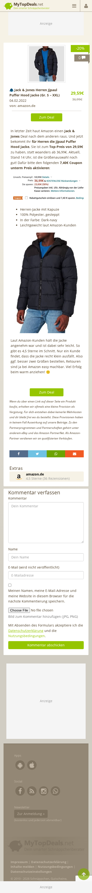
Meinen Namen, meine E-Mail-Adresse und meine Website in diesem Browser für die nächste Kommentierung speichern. (42, 595)
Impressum (19, 862)
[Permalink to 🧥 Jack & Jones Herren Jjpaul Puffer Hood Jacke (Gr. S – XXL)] (46, 64)
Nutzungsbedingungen (26, 636)
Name (13, 549)
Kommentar (17, 498)
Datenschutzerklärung (25, 630)
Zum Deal (46, 117)
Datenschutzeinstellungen (31, 872)
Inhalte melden (22, 867)
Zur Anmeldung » (31, 813)
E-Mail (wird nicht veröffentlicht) (33, 567)
